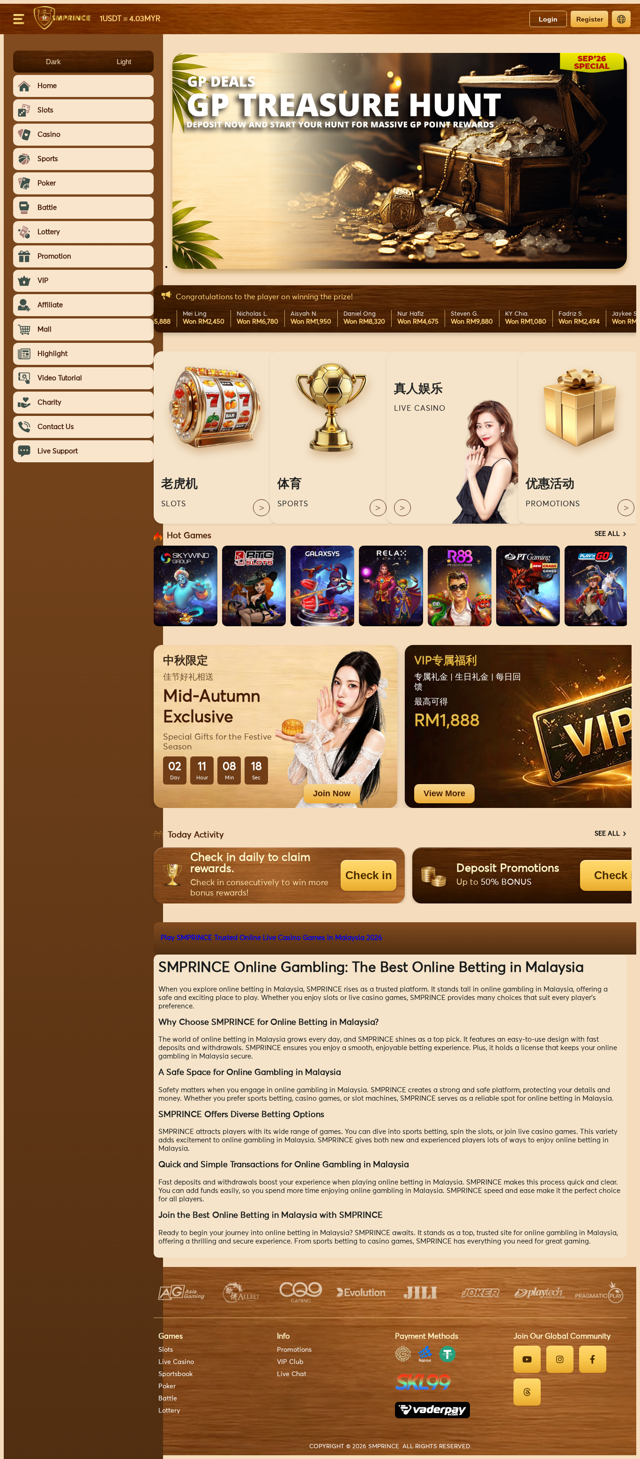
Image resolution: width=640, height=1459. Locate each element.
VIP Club (290, 1362)
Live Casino (176, 1362)
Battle (167, 1398)
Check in (368, 875)
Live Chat (291, 1374)
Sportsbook (175, 1374)
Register (589, 19)
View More (444, 793)
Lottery (169, 1410)
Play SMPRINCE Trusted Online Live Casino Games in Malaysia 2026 (271, 937)
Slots (165, 1350)
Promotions (294, 1350)
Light (124, 62)
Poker (167, 1386)
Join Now (331, 793)
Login (548, 19)
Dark (53, 62)
